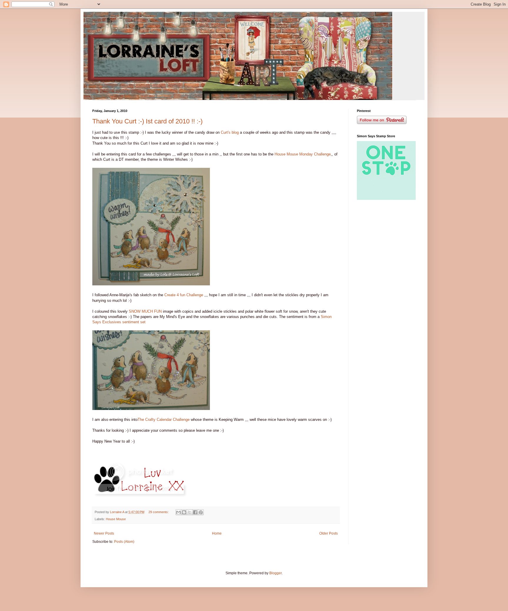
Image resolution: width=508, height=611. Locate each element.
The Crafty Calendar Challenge (164, 419)
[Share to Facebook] (195, 512)
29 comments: (159, 512)
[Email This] (178, 512)
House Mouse (116, 519)
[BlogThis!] (184, 512)
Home (217, 533)
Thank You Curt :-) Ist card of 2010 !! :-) (147, 121)
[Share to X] (190, 512)
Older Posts (328, 533)
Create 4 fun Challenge (183, 295)
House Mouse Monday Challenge (303, 154)
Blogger (275, 573)
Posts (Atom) (124, 542)
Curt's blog (230, 132)
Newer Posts (104, 533)
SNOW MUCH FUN (145, 311)
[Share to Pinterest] (201, 512)
